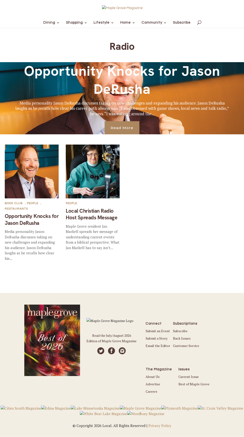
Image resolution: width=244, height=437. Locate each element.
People (32, 203)
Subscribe (180, 331)
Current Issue (188, 376)
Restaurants (16, 208)
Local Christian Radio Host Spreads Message (91, 214)
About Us (153, 376)
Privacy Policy (159, 425)
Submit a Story (157, 338)
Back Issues (182, 338)
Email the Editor (158, 345)
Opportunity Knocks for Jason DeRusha (122, 80)
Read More (122, 128)
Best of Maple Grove (193, 384)
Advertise (153, 384)
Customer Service (186, 345)
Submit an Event (158, 331)
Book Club (14, 203)
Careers (151, 391)
